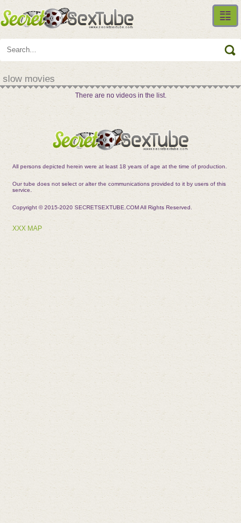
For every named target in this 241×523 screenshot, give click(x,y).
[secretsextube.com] (67, 18)
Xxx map (27, 228)
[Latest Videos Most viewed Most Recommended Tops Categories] (225, 15)
